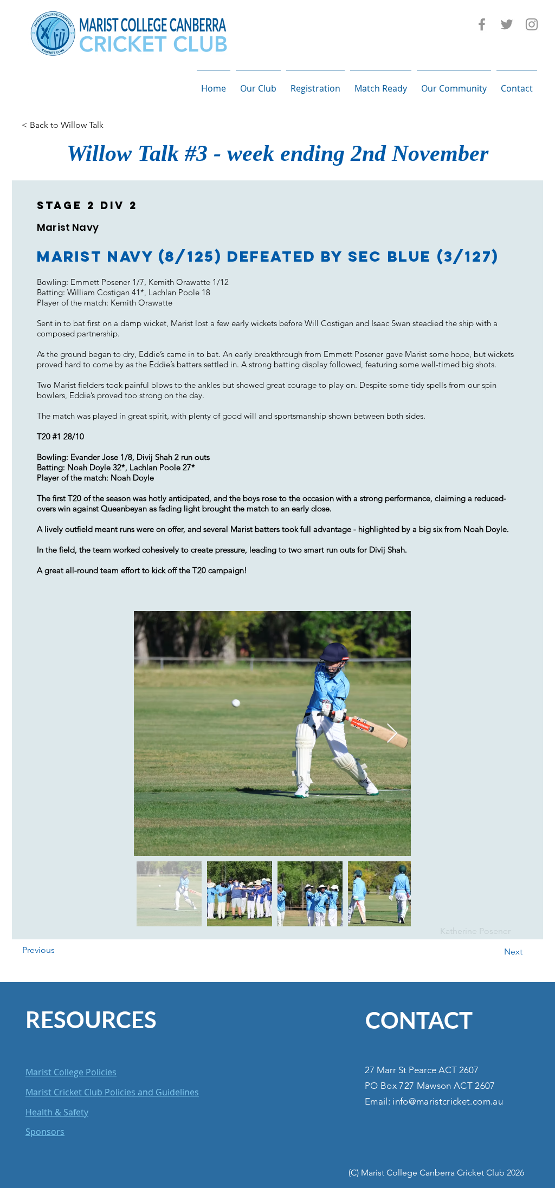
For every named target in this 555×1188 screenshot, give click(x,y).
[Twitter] (507, 24)
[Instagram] (532, 24)
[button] (258, 83)
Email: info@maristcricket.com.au (434, 1101)
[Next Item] (392, 733)
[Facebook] (482, 24)
